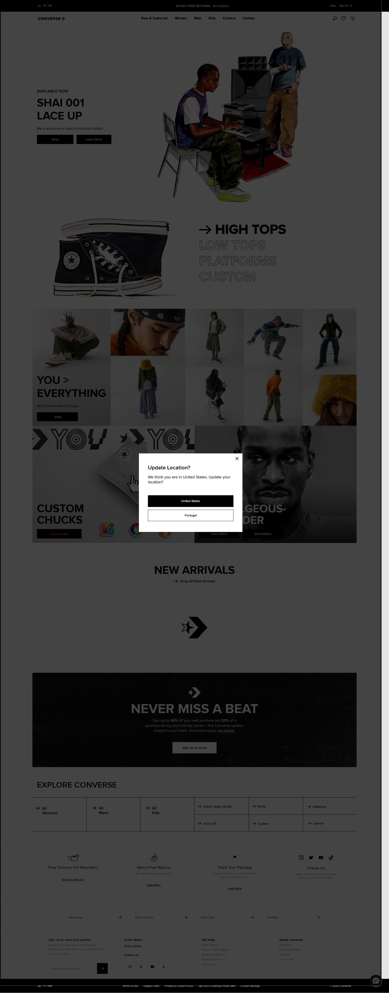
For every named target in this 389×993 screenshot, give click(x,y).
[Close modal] (238, 457)
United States (190, 501)
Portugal (191, 515)
